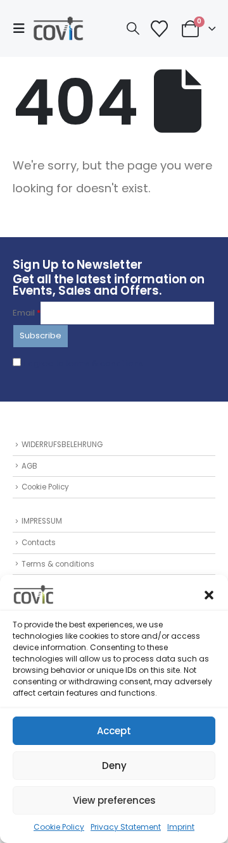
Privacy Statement (126, 826)
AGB (29, 466)
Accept (114, 730)
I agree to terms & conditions (83, 363)
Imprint (180, 826)
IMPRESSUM (42, 521)
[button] (209, 594)
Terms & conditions (58, 564)
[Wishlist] (159, 28)
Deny (114, 765)
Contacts (39, 543)
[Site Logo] (58, 28)
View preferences (114, 800)
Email (27, 313)
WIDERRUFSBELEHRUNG (62, 445)
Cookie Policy (59, 826)
